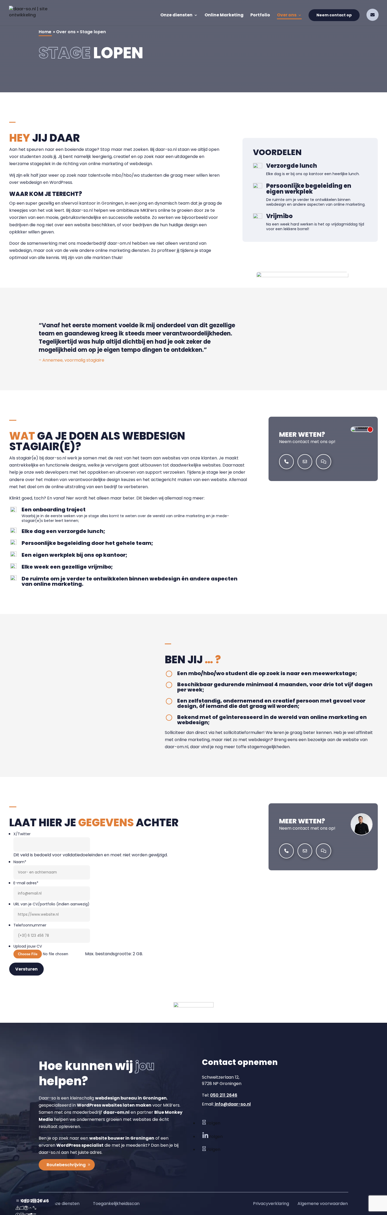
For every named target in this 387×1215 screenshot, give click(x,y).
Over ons (286, 15)
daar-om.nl (119, 243)
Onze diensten (176, 15)
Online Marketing (224, 15)
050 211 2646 (223, 1095)
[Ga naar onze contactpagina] (323, 461)
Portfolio (260, 15)
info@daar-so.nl (232, 1104)
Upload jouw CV (27, 946)
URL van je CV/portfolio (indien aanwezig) (51, 904)
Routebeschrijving (66, 1165)
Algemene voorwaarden (322, 1203)
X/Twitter (22, 834)
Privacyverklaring (271, 1203)
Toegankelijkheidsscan (116, 1203)
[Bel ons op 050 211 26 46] (286, 461)
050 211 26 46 (35, 1201)
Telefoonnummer (29, 925)
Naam (19, 862)
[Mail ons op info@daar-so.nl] (372, 15)
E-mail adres (25, 883)
